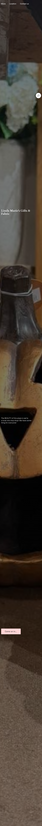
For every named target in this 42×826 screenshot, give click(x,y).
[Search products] (38, 95)
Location (12, 4)
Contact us (24, 4)
